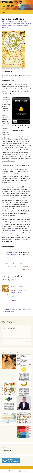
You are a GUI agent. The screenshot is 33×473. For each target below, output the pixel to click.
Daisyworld (9, 25)
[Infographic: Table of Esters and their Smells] (9, 388)
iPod (14, 25)
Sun (7, 27)
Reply (14, 300)
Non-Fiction (24, 22)
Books (19, 22)
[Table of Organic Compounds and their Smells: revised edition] (24, 418)
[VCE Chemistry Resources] (24, 403)
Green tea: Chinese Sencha (12, 263)
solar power (19, 25)
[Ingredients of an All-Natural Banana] (24, 388)
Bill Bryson (21, 23)
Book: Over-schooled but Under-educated (19, 267)
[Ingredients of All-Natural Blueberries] (9, 403)
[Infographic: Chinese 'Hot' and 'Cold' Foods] (24, 432)
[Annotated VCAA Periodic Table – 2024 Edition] (9, 418)
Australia (15, 23)
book (26, 23)
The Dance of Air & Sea (14, 230)
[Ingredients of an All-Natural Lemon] (23, 374)
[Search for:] (29, 12)
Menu (3, 12)
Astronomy (9, 23)
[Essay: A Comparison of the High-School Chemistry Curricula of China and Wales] (24, 360)
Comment (25, 342)
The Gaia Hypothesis (12, 252)
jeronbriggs (5, 294)
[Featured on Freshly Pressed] (11, 460)
